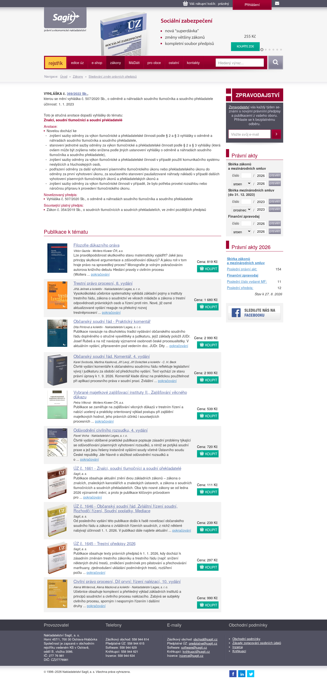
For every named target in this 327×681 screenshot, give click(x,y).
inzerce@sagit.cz (191, 655)
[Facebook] (233, 673)
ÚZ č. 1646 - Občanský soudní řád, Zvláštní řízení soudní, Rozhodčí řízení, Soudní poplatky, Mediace (125, 508)
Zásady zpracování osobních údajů (256, 642)
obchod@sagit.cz (205, 639)
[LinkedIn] (241, 673)
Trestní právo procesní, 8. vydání (103, 283)
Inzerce (237, 647)
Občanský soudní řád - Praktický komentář (112, 321)
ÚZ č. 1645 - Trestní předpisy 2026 (104, 543)
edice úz (77, 62)
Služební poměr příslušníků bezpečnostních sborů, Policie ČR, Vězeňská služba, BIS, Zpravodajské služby (177, 17)
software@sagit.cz (194, 647)
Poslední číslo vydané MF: (247, 281)
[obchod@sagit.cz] (277, 3)
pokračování (100, 274)
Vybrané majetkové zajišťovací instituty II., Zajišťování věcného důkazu (130, 394)
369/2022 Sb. (77, 93)
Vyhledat (275, 62)
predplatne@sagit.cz (203, 643)
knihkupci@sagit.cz (196, 651)
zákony (115, 62)
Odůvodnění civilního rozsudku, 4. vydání (110, 430)
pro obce (154, 62)
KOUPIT (211, 268)
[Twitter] (250, 673)
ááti (134, 62)
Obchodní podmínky (246, 638)
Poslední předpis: (240, 288)
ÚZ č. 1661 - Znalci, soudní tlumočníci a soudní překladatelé (127, 468)
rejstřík (56, 62)
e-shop (97, 62)
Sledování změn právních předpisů (113, 76)
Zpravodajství (239, 107)
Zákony (78, 76)
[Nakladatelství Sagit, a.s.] (65, 28)
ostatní (174, 62)
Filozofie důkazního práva (96, 245)
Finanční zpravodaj (242, 275)
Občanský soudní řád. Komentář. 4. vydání (111, 356)
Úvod (63, 76)
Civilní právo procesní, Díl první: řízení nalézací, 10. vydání (127, 581)
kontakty (193, 62)
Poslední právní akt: (242, 269)
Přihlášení (252, 4)
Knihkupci (239, 651)
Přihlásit (276, 134)
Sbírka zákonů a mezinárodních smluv (246, 261)
